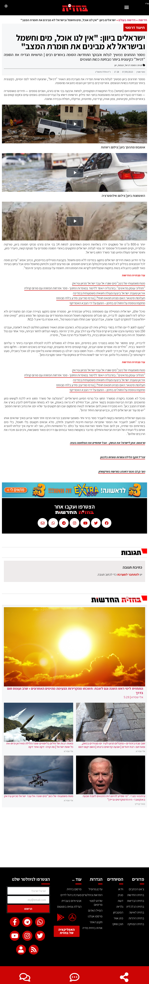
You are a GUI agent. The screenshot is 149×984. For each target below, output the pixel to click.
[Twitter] (40, 936)
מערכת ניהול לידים (71, 895)
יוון (115, 65)
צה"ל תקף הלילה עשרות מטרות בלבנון (122, 457)
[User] (21, 950)
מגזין (120, 895)
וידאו (120, 889)
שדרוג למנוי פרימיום (96, 903)
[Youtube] (15, 936)
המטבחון (118, 912)
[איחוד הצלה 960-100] (74, 496)
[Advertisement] (74, 838)
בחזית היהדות (136, 918)
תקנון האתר (96, 922)
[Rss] (34, 950)
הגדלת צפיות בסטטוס (69, 907)
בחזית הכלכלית (135, 907)
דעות (120, 901)
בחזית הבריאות (135, 901)
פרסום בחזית (74, 889)
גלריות (119, 907)
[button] (126, 8)
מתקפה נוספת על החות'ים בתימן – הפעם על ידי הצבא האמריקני (107, 303)
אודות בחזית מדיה (92, 928)
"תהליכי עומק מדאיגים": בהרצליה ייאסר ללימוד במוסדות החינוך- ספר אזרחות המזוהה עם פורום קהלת (84, 288)
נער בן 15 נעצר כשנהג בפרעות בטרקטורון (121, 471)
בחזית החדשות (135, 895)
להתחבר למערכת (128, 574)
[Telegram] (27, 922)
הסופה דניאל (131, 65)
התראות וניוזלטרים (92, 895)
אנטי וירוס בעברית (71, 901)
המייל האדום (95, 910)
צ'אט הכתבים (136, 889)
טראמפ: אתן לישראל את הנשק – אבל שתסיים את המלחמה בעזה (107, 443)
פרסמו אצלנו (95, 916)
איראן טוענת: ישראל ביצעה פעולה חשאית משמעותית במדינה (109, 293)
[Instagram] (27, 936)
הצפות (121, 65)
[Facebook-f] (15, 922)
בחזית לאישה (136, 912)
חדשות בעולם (127, 20)
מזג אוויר (118, 918)
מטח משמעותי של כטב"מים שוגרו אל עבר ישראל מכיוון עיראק (108, 283)
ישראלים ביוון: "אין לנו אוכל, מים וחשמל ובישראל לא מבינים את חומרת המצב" (80, 42)
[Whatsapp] (40, 922)
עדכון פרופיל (95, 889)
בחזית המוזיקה (135, 924)
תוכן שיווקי (117, 924)
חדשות (142, 20)
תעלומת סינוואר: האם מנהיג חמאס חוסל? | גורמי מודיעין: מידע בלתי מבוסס (100, 298)
